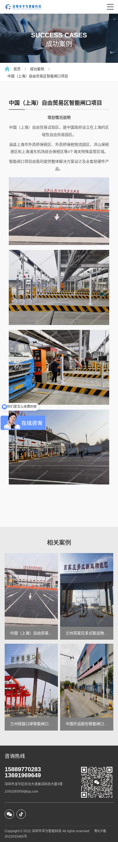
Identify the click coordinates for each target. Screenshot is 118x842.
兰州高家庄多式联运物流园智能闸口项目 (87, 633)
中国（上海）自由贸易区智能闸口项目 (37, 76)
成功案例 (37, 69)
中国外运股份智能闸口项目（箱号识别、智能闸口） (86, 724)
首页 (17, 69)
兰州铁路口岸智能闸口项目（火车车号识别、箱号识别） (31, 724)
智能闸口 (16, 161)
